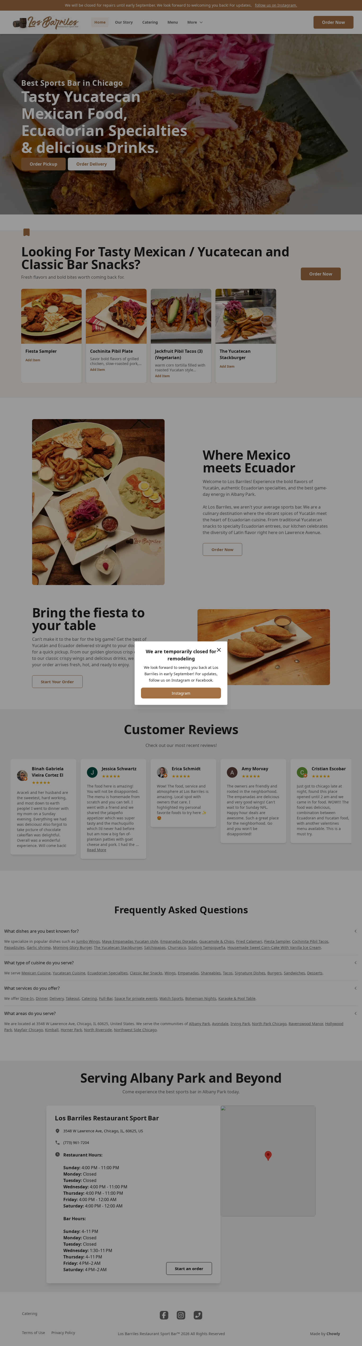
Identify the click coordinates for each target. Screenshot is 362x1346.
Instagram (181, 692)
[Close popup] (219, 650)
